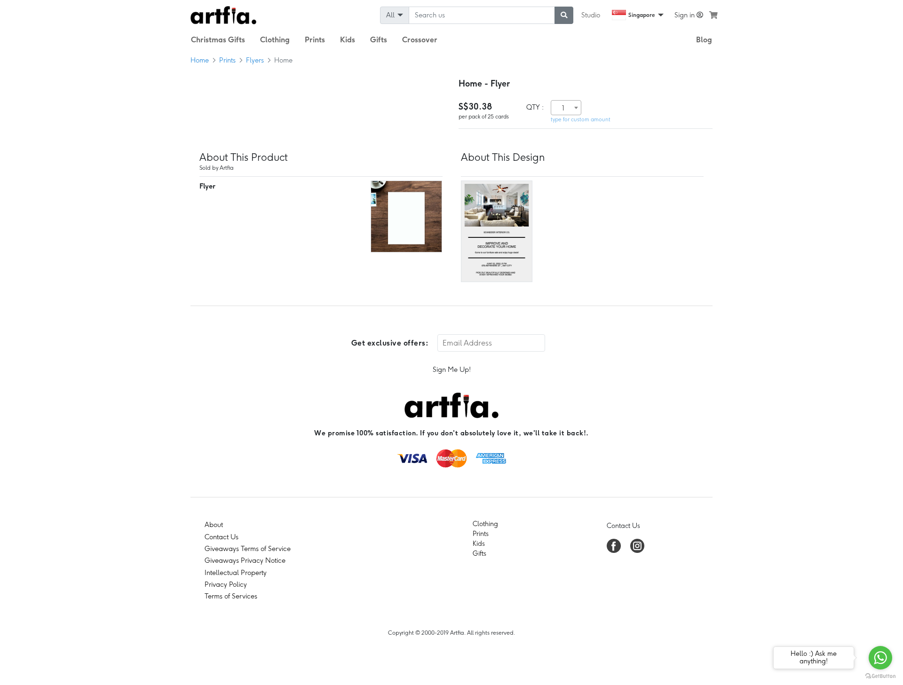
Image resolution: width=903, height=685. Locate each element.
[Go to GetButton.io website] (880, 675)
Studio (590, 15)
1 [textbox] (563, 108)
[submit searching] (563, 15)
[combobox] (566, 107)
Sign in (685, 15)
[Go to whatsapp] (880, 657)
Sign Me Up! (452, 369)
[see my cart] (713, 15)
